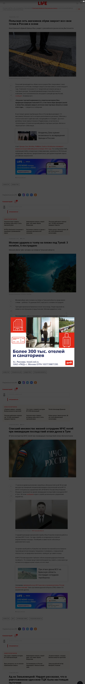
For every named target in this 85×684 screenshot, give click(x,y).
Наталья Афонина (21, 177)
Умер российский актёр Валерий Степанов (56, 664)
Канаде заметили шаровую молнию (34, 341)
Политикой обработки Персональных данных (44, 8)
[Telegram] (27, 195)
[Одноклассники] (35, 195)
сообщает (18, 96)
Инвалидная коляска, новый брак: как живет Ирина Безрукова (35, 223)
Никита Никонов (21, 611)
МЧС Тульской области (38, 530)
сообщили (29, 494)
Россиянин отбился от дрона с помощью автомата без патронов (35, 231)
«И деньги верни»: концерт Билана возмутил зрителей (12, 410)
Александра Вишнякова (22, 365)
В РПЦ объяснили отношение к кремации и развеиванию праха (13, 231)
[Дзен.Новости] (19, 195)
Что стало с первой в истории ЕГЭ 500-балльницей (35, 410)
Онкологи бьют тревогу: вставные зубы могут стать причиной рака (13, 223)
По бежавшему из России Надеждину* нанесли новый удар (35, 665)
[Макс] (23, 195)
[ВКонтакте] (31, 195)
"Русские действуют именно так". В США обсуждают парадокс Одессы (57, 223)
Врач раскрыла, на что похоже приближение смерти (13, 664)
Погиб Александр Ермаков (57, 409)
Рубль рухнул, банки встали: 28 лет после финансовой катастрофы (58, 231)
